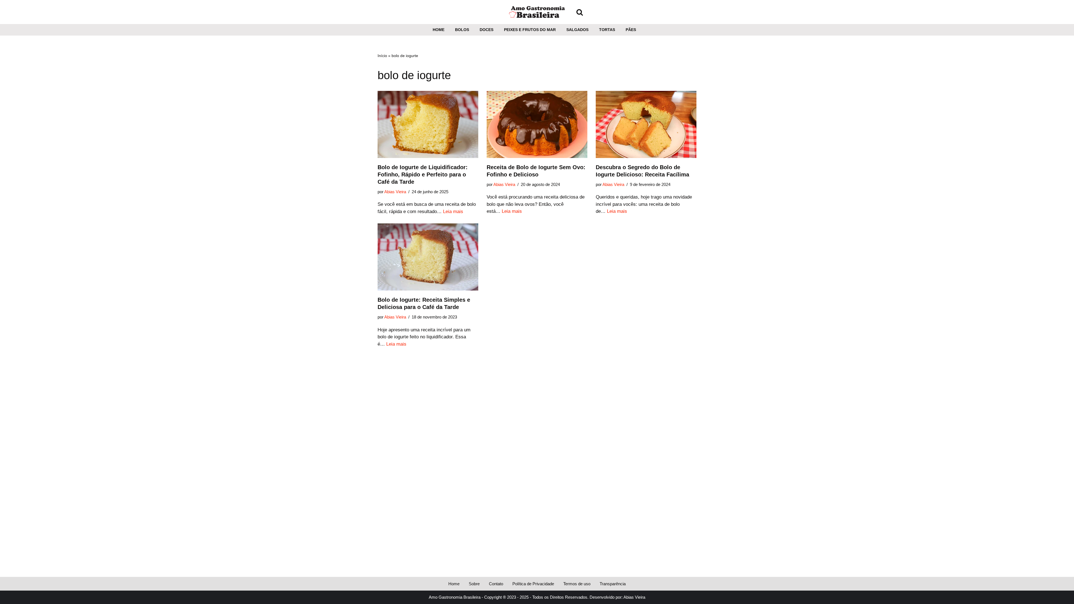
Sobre (474, 583)
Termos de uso (576, 583)
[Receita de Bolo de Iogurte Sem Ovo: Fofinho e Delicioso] (537, 124)
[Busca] (579, 12)
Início (382, 55)
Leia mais (453, 211)
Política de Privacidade (533, 583)
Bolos (462, 30)
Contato (496, 583)
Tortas (607, 30)
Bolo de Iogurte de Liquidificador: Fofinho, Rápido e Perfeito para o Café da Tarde (423, 174)
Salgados (577, 30)
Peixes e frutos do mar (530, 30)
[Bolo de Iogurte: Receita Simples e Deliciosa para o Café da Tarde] (428, 257)
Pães (631, 30)
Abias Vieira (395, 191)
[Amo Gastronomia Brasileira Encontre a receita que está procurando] (537, 12)
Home (438, 30)
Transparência (613, 583)
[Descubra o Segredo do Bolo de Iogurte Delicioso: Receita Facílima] (646, 124)
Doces (486, 30)
